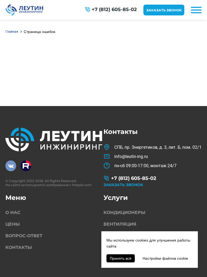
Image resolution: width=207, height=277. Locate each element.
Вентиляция (120, 224)
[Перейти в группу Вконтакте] (10, 165)
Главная (11, 32)
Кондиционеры (124, 212)
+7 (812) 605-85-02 (114, 9)
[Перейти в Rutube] (25, 165)
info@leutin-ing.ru (131, 156)
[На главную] (24, 10)
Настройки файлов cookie (165, 258)
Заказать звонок (164, 10)
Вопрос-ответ (23, 235)
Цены (12, 224)
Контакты (18, 247)
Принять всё (121, 258)
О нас (12, 212)
